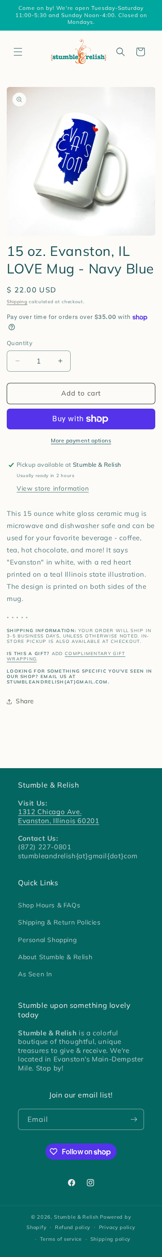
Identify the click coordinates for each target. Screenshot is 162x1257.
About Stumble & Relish (55, 957)
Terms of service (61, 1239)
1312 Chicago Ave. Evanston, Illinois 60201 (58, 816)
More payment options (81, 440)
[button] (18, 52)
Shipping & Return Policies (59, 922)
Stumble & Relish (76, 1217)
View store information (53, 488)
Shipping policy (110, 1239)
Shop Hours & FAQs (49, 905)
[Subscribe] (134, 1119)
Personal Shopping (47, 940)
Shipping (17, 302)
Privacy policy (117, 1227)
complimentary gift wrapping (66, 656)
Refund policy (72, 1227)
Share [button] (25, 701)
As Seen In (35, 974)
